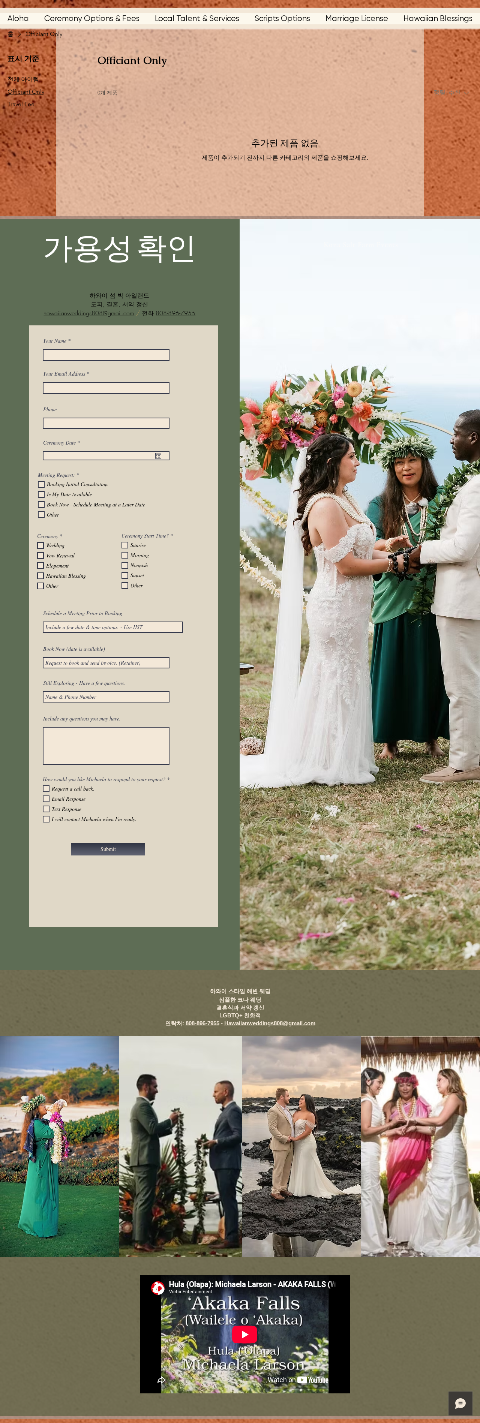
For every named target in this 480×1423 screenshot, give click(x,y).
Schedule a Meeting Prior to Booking (82, 613)
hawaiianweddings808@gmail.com (89, 313)
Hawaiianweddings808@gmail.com (269, 1023)
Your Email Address (64, 373)
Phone (50, 409)
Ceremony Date (62, 442)
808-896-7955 (175, 313)
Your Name (54, 340)
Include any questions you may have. (82, 718)
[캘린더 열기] (158, 456)
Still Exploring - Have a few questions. (84, 683)
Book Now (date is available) (74, 649)
